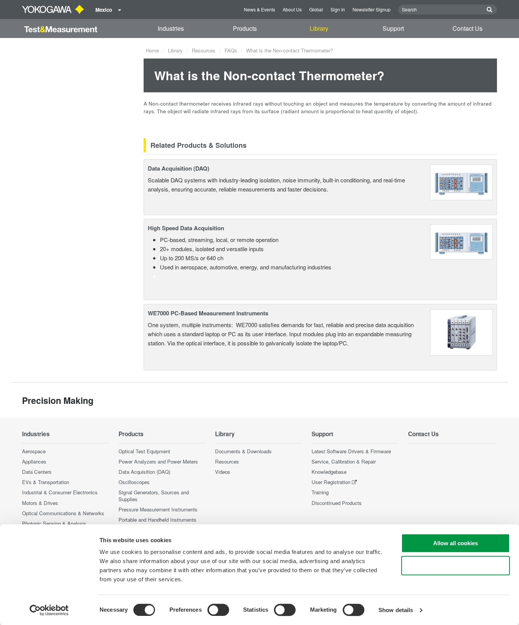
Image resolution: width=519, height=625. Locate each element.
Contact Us (468, 28)
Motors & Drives (40, 502)
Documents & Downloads (243, 451)
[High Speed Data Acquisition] (461, 241)
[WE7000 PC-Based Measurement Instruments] (461, 331)
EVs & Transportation (45, 482)
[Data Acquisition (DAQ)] (461, 181)
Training (320, 492)
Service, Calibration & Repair (344, 461)
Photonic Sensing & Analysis (54, 523)
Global (316, 9)
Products (245, 28)
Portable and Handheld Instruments (157, 519)
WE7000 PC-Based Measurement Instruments (208, 313)
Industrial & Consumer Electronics (60, 492)
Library (319, 28)
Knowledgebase (329, 471)
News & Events (259, 9)
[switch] (218, 610)
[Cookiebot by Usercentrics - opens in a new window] (49, 610)
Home (152, 50)
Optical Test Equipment (144, 451)
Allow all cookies (455, 543)
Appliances (34, 461)
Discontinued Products (337, 502)
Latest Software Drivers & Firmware (351, 451)
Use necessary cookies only (455, 565)
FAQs (231, 50)
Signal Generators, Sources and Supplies (154, 495)
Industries (171, 28)
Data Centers (37, 471)
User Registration (331, 482)
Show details (395, 610)
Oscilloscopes (134, 482)
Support (393, 28)
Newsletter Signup (372, 9)
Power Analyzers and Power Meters (158, 461)
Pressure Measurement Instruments (158, 509)
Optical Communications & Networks (63, 513)
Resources (203, 50)
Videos (222, 471)
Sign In (338, 9)
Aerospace (34, 451)
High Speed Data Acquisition (186, 228)
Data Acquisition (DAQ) (178, 168)
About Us (292, 9)
